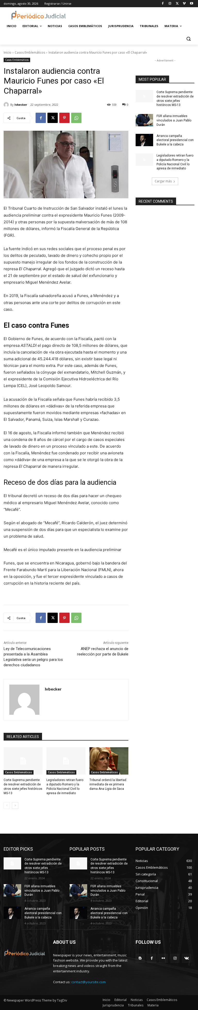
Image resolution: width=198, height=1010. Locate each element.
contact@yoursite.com (88, 982)
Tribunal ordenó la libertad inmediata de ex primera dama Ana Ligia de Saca (107, 784)
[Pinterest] (64, 118)
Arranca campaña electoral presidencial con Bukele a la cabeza (175, 140)
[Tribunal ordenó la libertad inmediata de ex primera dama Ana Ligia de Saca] (108, 761)
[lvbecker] (7, 104)
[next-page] (15, 805)
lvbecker (20, 104)
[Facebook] (163, 4)
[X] (177, 4)
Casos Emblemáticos (30, 52)
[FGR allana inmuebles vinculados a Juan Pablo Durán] (144, 120)
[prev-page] (7, 805)
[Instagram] (170, 4)
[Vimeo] (184, 4)
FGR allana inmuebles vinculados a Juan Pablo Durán (173, 120)
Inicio (7, 52)
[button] (188, 38)
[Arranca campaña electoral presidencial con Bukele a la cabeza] (144, 140)
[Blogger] (140, 958)
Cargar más (163, 181)
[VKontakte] (186, 958)
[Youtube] (191, 4)
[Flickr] (163, 958)
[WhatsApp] (76, 118)
